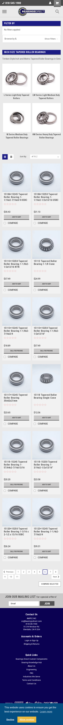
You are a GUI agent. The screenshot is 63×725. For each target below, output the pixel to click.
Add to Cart (16, 217)
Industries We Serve (31, 677)
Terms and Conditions (31, 680)
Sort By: (23, 156)
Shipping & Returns (31, 644)
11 (17, 577)
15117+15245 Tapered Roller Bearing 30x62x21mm (15, 397)
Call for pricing (16, 351)
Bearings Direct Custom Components (31, 659)
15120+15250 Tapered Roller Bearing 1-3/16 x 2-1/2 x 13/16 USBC (16, 531)
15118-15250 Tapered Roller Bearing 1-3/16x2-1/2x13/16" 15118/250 (45, 465)
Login (27, 640)
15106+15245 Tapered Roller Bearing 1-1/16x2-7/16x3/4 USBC (15, 197)
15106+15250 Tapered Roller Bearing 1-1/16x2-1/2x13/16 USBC (46, 197)
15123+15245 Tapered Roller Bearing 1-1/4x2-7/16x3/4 (46, 531)
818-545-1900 (13, 3)
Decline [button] (10, 719)
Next (55, 577)
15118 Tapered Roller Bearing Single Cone (45, 396)
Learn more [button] (46, 711)
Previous (9, 572)
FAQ (31, 673)
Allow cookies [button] (27, 719)
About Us (31, 666)
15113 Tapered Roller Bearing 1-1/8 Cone (45, 262)
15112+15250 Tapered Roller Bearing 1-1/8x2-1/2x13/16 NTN (16, 264)
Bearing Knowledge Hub (32, 662)
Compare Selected (49, 584)
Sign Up (35, 640)
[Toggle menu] (4, 11)
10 (11, 577)
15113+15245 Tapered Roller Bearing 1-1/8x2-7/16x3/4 (16, 331)
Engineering (31, 670)
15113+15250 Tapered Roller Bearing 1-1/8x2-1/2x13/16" (46, 331)
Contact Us (31, 684)
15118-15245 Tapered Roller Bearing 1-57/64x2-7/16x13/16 (15, 464)
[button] (31, 39)
